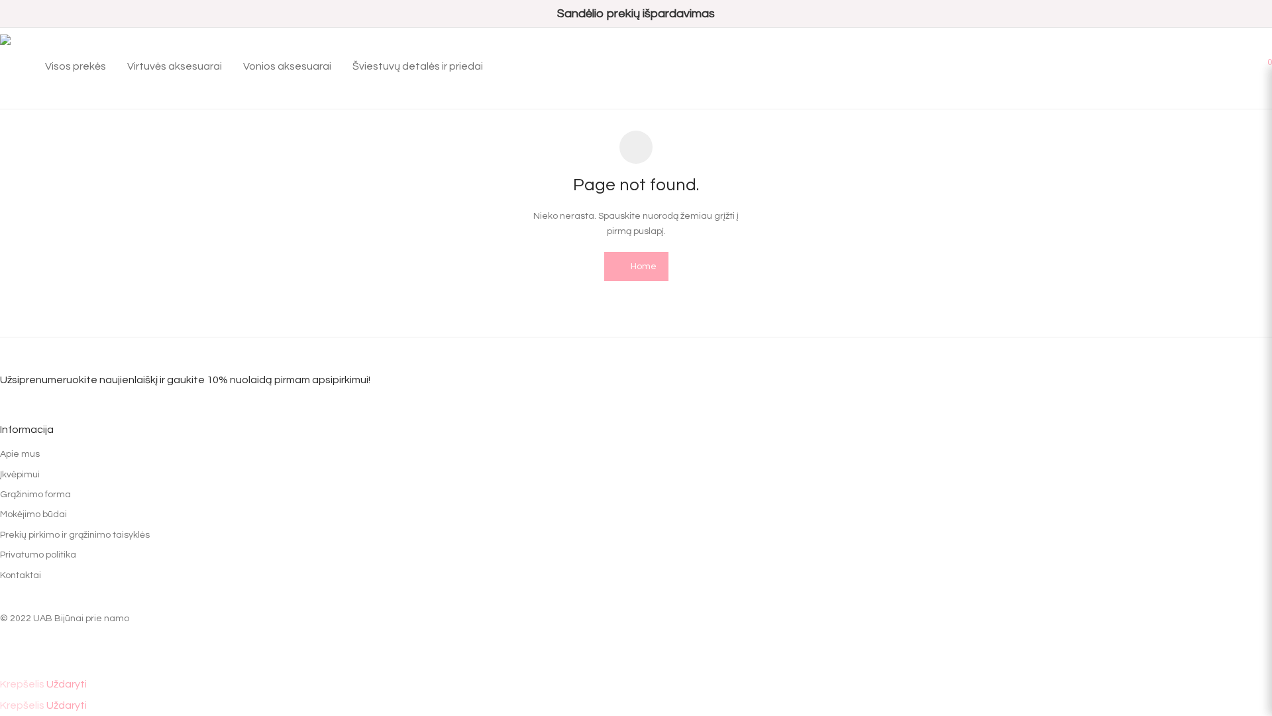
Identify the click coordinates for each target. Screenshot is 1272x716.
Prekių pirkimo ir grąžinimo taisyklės (75, 535)
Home (643, 266)
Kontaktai (20, 575)
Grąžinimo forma (35, 494)
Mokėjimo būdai (33, 514)
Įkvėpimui (20, 474)
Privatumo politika (38, 555)
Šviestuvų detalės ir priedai (417, 66)
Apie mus (20, 454)
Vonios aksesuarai (287, 66)
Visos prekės (75, 66)
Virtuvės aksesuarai (174, 66)
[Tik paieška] (1203, 66)
